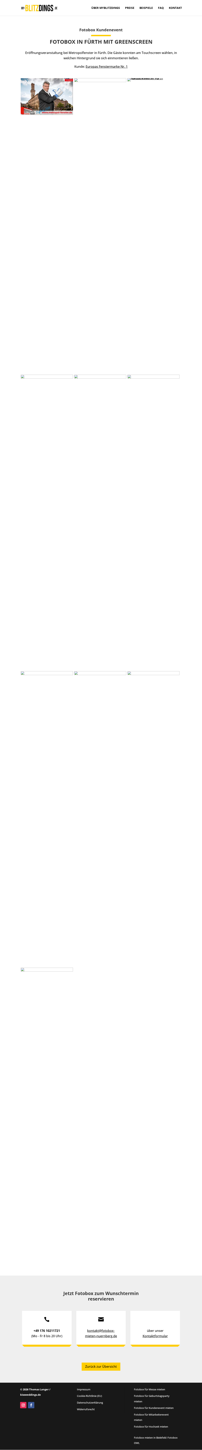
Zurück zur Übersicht (101, 1366)
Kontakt (175, 8)
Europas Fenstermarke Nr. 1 (107, 66)
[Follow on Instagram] (23, 1405)
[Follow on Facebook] (31, 1405)
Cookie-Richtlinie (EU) (89, 1396)
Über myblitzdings (105, 8)
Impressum (83, 1389)
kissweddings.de (30, 1394)
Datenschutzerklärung (90, 1402)
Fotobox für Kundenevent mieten (154, 1408)
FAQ (161, 8)
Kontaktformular (155, 1336)
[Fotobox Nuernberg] (47, 114)
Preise (129, 8)
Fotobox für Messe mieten (149, 1389)
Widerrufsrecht (86, 1409)
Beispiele (146, 8)
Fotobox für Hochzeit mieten (151, 1426)
